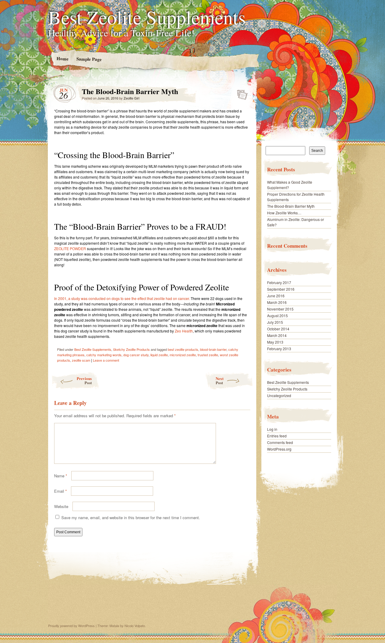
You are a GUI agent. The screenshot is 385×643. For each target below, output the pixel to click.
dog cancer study (136, 354)
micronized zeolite (183, 354)
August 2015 (277, 315)
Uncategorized (279, 395)
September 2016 (280, 289)
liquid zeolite (159, 354)
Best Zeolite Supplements (147, 17)
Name (60, 476)
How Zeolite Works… (284, 212)
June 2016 (276, 295)
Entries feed (277, 435)
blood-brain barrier (213, 349)
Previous (84, 380)
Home (62, 58)
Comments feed (280, 442)
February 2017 (279, 282)
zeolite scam (81, 360)
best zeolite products (183, 349)
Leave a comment (106, 360)
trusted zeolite (208, 354)
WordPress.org (279, 449)
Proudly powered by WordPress (71, 625)
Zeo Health (184, 330)
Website (61, 506)
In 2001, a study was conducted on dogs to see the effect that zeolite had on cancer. (122, 298)
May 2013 (275, 341)
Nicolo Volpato (135, 625)
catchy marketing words (104, 354)
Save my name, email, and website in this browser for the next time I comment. (130, 517)
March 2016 (277, 302)
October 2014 (278, 328)
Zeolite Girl (131, 98)
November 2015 (280, 308)
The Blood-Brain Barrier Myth (240, 92)
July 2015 (275, 322)
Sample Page (88, 58)
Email (60, 491)
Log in (272, 429)
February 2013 (279, 348)
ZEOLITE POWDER (70, 248)
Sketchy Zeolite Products (131, 349)
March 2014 (277, 335)
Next (219, 380)
